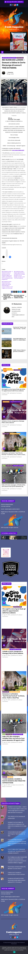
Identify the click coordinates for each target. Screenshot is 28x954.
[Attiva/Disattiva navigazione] (22, 52)
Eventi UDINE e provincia (7, 57)
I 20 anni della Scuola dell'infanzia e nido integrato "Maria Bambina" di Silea (17, 833)
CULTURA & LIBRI (6, 433)
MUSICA (14, 57)
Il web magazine (14, 26)
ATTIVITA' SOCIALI (6, 401)
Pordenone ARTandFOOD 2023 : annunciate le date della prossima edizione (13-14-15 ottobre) (16, 880)
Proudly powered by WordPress (10, 942)
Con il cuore (10, 776)
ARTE (4, 465)
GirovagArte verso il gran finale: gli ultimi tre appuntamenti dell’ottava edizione (13, 390)
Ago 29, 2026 (6, 393)
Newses (22, 942)
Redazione (10, 72)
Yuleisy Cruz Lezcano (17, 785)
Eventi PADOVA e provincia (8, 369)
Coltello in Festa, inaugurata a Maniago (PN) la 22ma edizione (13, 421)
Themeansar (14, 943)
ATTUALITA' (4, 776)
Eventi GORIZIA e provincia (18, 465)
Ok (14, 952)
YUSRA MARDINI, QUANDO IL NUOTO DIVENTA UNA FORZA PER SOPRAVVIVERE (13, 781)
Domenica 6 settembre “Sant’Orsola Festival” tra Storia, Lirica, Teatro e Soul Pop (13, 454)
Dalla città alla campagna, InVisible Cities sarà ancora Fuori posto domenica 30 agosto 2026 (13, 486)
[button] (25, 52)
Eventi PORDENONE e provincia (15, 401)
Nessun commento (7, 786)
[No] (26, 950)
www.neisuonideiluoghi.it (18, 150)
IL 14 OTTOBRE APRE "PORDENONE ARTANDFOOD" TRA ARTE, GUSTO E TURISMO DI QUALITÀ (17, 851)
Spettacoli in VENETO (17, 369)
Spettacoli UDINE (20, 57)
